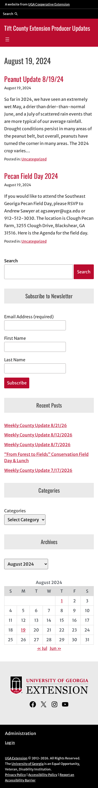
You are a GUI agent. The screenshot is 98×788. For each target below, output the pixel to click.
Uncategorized (34, 159)
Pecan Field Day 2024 (31, 176)
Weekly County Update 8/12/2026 (38, 434)
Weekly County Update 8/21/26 (35, 425)
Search (11, 260)
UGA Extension (16, 758)
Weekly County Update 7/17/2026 (38, 470)
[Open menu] (7, 39)
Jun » (55, 648)
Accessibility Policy (42, 775)
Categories (15, 510)
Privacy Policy (15, 775)
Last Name (14, 359)
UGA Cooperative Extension (49, 4)
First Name (15, 338)
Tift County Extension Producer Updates (47, 28)
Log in (10, 742)
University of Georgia (27, 764)
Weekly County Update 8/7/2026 (37, 444)
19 (23, 630)
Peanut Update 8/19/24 (34, 79)
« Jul (42, 648)
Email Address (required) (29, 316)
